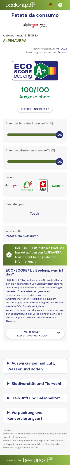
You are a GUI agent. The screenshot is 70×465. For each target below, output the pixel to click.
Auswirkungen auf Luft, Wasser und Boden (31, 366)
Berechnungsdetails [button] (35, 109)
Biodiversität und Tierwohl (36, 383)
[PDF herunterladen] (60, 5)
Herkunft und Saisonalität (35, 398)
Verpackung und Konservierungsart (25, 415)
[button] (50, 5)
